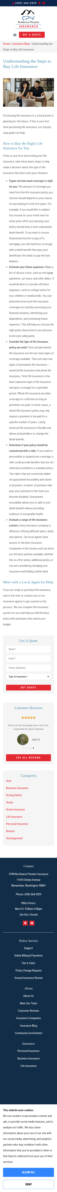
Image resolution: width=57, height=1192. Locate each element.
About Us (28, 996)
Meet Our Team (28, 1003)
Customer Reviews (28, 1010)
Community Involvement (28, 1033)
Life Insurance (29, 1066)
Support (28, 948)
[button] (14, 34)
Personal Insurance (28, 1051)
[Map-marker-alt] (39, 3)
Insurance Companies (28, 1018)
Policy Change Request (29, 970)
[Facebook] (43, 3)
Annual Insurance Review (28, 978)
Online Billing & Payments (28, 955)
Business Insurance (28, 1058)
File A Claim (28, 963)
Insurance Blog (20, 43)
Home (6, 43)
